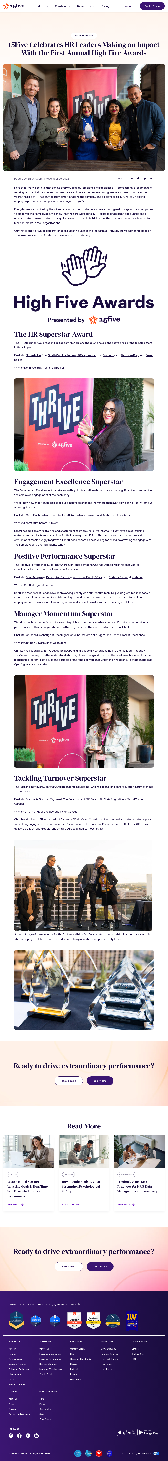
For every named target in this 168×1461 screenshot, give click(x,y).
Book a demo (68, 1080)
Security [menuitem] (43, 1414)
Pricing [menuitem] (12, 1379)
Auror (126, 515)
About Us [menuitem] (13, 1398)
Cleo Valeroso (71, 799)
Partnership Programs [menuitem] (19, 1414)
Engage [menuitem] (12, 1354)
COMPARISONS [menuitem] (139, 1341)
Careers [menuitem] (12, 1409)
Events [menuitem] (73, 1374)
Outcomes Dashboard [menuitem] (19, 1369)
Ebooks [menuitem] (73, 1364)
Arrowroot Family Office (87, 577)
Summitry (109, 355)
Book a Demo (152, 6)
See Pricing (100, 1080)
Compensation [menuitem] (16, 1359)
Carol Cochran (35, 515)
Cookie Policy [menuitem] (45, 1409)
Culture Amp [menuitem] (138, 1354)
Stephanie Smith (36, 799)
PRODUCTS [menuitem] (14, 1341)
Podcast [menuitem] (74, 1369)
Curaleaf (90, 515)
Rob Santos (62, 577)
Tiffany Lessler (86, 355)
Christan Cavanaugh (38, 635)
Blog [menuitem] (72, 1354)
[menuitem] (39, 6)
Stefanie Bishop (118, 577)
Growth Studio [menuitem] (46, 1374)
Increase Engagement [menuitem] (50, 1354)
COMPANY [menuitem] (14, 1391)
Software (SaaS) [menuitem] (109, 1348)
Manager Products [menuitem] (17, 1364)
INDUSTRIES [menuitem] (107, 1341)
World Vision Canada (64, 811)
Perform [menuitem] (12, 1348)
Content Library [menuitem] (77, 1348)
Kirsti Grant (109, 515)
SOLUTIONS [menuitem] (45, 1341)
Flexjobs (56, 515)
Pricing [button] (105, 6)
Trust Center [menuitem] (45, 1419)
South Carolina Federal (62, 355)
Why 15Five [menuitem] (44, 1348)
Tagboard (56, 799)
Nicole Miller (33, 355)
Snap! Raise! (56, 367)
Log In (127, 6)
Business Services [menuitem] (109, 1354)
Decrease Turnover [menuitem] (48, 1364)
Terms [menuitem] (42, 1398)
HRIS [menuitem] (134, 1359)
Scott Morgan (34, 577)
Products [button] (39, 6)
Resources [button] (84, 6)
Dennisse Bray (130, 355)
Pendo (50, 577)
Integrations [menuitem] (15, 1374)
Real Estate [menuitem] (106, 1364)
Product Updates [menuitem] (17, 1384)
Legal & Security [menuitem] (48, 1391)
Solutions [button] (61, 6)
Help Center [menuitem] (76, 1379)
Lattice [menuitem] (135, 1348)
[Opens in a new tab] (11, 1435)
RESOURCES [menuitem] (76, 1341)
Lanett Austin (70, 515)
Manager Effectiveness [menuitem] (50, 1369)
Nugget (100, 635)
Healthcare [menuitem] (106, 1369)
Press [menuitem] (11, 1404)
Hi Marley (137, 577)
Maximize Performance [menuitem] (50, 1359)
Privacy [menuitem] (42, 1404)
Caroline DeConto (81, 635)
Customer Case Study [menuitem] (80, 1359)
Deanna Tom (119, 635)
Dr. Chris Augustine (112, 799)
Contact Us (100, 1266)
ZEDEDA (89, 799)
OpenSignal (62, 635)
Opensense (138, 635)
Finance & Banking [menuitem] (110, 1359)
